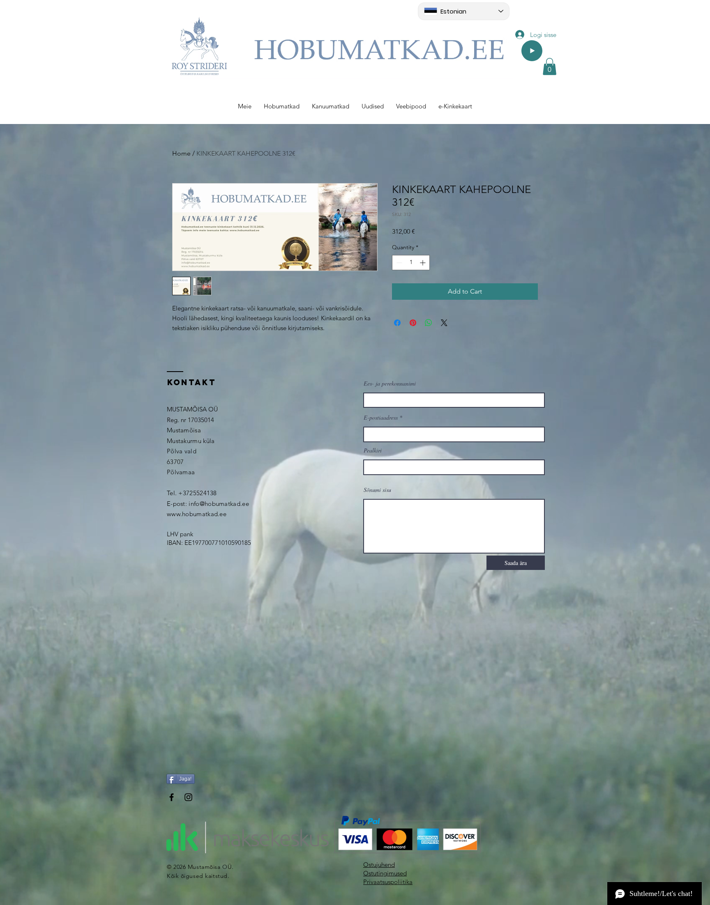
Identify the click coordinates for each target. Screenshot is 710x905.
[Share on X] (444, 323)
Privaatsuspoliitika (388, 882)
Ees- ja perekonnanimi (390, 383)
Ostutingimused (385, 873)
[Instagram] (188, 797)
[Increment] (423, 262)
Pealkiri (373, 450)
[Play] (531, 50)
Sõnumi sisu (377, 490)
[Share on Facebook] (397, 323)
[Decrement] (398, 262)
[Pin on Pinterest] (413, 323)
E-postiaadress (381, 417)
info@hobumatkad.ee (219, 504)
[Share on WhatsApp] (428, 323)
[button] (549, 66)
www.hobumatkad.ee (196, 514)
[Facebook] (171, 797)
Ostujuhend (379, 864)
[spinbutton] (410, 262)
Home (181, 153)
